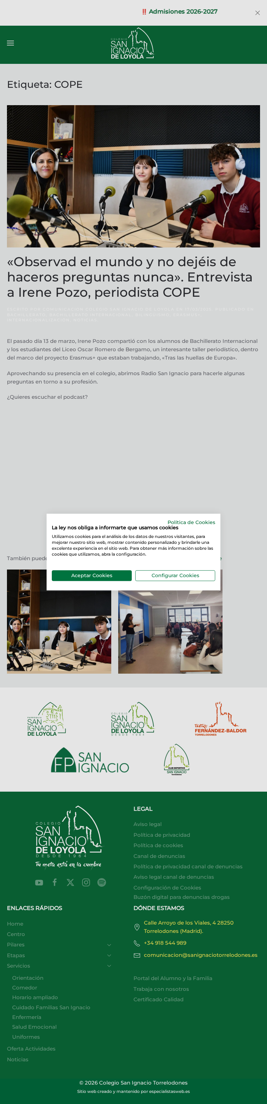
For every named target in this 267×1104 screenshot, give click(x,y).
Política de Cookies (191, 522)
